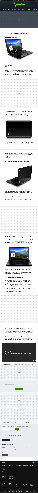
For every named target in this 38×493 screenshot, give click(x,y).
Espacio (27, 447)
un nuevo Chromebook (24, 68)
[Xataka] (0, 0)
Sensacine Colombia (17, 486)
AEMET (4, 26)
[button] (10, 65)
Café (26, 26)
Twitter (36, 9)
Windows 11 (27, 452)
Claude (29, 422)
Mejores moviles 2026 (13, 422)
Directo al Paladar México (26, 485)
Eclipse (37, 26)
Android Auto (30, 26)
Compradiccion (4, 478)
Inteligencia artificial (29, 450)
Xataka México (4, 484)
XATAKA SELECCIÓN (10, 9)
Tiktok (29, 9)
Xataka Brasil (4, 485)
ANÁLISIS (4, 9)
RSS (17, 435)
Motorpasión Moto (33, 468)
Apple (3, 450)
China (7, 26)
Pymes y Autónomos (11, 478)
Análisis (15, 447)
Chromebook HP (21, 364)
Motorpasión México (32, 485)
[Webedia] (5, 462)
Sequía (10, 26)
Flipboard (15, 37)
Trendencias (4, 476)
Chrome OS (7, 74)
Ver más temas (4, 454)
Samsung (15, 450)
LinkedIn (20, 435)
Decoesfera (4, 477)
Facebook (12, 37)
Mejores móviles (22, 26)
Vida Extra (10, 468)
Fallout (14, 26)
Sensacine (17, 466)
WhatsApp (28, 9)
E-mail (16, 37)
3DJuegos (10, 466)
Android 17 (25, 422)
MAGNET (23, 9)
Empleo (15, 452)
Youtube (34, 9)
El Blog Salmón (11, 476)
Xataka (19, 4)
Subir (33, 462)
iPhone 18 (17, 26)
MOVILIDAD (19, 9)
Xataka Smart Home (4, 471)
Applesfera (3, 469)
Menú (4, 6)
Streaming (3, 447)
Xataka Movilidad (28, 449)
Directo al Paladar (26, 466)
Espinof (17, 468)
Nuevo (34, 6)
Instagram (33, 9)
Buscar (34, 459)
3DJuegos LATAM (11, 484)
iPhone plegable (20, 422)
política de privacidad (14, 430)
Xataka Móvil (4, 468)
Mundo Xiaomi (4, 472)
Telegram (31, 9)
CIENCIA (15, 9)
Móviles (3, 449)
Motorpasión (32, 466)
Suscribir (17, 428)
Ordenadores (15, 364)
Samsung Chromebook (19, 241)
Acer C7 (13, 242)
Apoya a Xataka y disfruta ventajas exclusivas (17, 439)
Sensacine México (19, 484)
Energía (15, 449)
